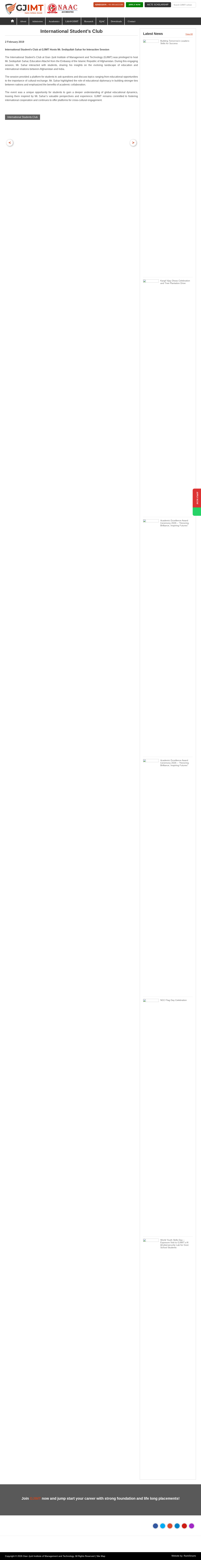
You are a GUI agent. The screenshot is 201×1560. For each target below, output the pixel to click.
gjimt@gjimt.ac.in (49, 1546)
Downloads (116, 21)
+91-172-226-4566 (22, 1546)
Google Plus (170, 1526)
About (23, 21)
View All (189, 34)
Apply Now (134, 4)
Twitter (163, 1526)
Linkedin (177, 1526)
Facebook (155, 1526)
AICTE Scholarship (157, 4)
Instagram (191, 1526)
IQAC (102, 21)
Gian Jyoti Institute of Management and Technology (48, 1556)
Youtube (184, 1526)
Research (88, 21)
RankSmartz (190, 1556)
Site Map (100, 1556)
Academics (54, 21)
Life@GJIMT (71, 21)
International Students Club (22, 117)
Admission (37, 21)
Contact (131, 21)
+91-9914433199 (115, 4)
